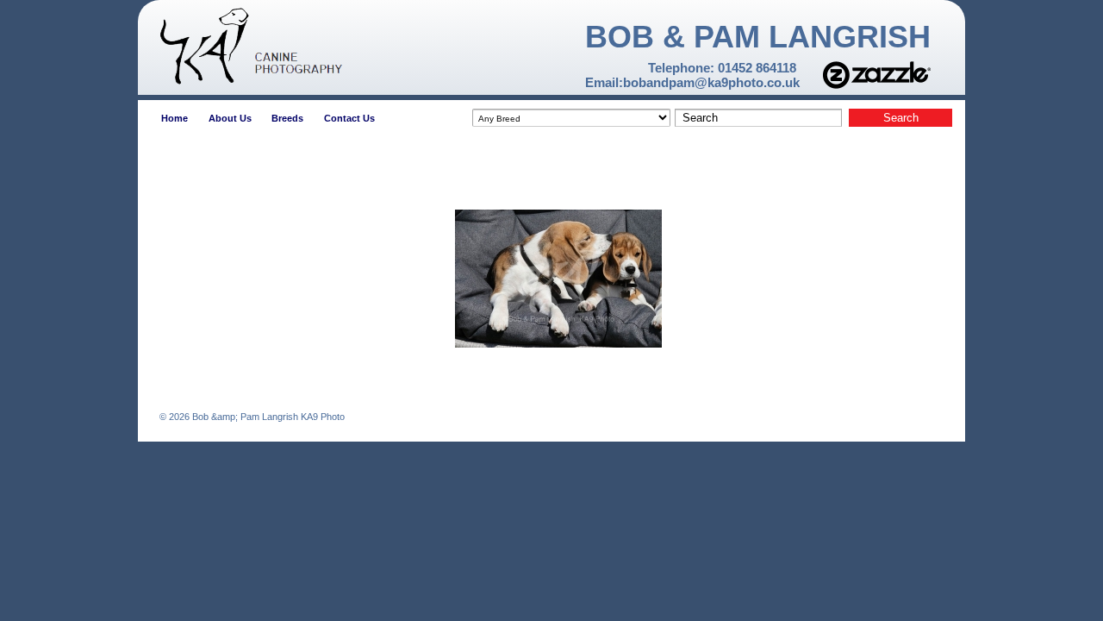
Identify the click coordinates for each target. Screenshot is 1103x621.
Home (174, 118)
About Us (230, 118)
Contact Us (349, 118)
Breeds (287, 118)
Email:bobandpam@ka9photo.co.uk (692, 82)
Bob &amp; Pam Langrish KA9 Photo (267, 416)
